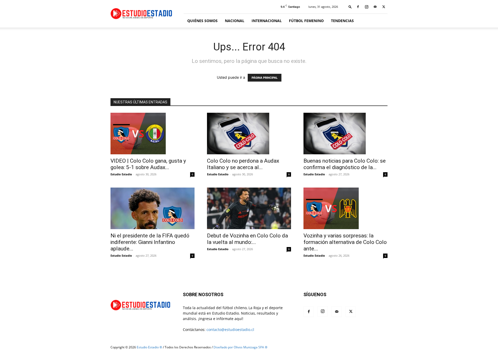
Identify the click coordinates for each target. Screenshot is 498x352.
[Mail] (375, 6)
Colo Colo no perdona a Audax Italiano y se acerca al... (243, 164)
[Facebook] (358, 6)
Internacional (267, 20)
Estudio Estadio (121, 174)
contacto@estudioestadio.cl (230, 329)
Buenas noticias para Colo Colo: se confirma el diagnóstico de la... (344, 164)
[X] (384, 6)
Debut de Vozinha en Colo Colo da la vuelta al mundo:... (247, 239)
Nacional (234, 20)
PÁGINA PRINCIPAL (265, 77)
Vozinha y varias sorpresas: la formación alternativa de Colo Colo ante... (345, 242)
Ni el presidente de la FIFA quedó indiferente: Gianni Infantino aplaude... (149, 242)
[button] (350, 7)
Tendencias (342, 20)
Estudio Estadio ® (149, 347)
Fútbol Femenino (306, 20)
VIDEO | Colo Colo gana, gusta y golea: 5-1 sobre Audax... (148, 164)
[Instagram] (366, 6)
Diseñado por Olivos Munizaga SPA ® (240, 347)
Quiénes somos (202, 20)
